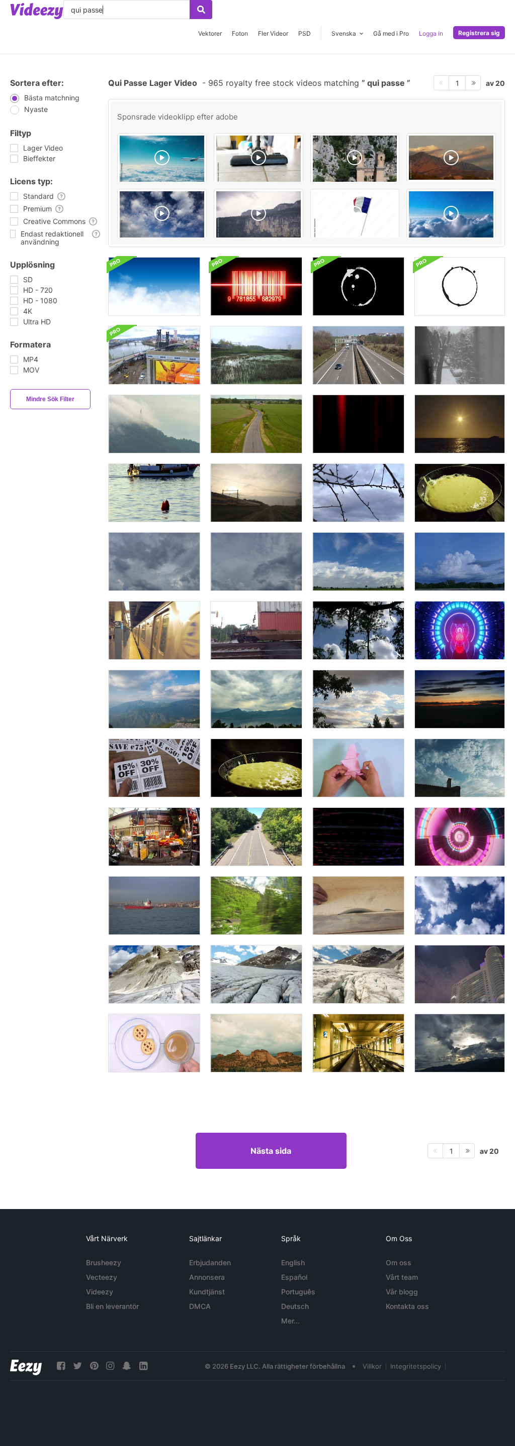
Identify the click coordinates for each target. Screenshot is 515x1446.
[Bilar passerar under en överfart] (256, 836)
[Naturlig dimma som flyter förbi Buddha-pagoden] (154, 424)
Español (294, 1277)
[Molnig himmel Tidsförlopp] (358, 699)
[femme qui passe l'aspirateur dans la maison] (258, 159)
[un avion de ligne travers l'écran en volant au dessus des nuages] (162, 159)
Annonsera (207, 1277)
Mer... (290, 1320)
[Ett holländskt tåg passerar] (256, 492)
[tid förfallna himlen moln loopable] (154, 286)
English (293, 1262)
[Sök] (201, 9)
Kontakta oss (407, 1306)
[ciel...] (162, 215)
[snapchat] (126, 1366)
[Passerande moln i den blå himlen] (459, 905)
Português (298, 1291)
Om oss (398, 1262)
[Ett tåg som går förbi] (256, 355)
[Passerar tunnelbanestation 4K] (154, 630)
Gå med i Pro (391, 33)
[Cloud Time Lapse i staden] (459, 974)
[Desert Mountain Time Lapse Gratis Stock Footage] (256, 1043)
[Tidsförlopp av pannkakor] (459, 492)
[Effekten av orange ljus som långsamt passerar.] (358, 424)
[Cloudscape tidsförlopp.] (154, 561)
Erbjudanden (210, 1262)
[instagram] (110, 1366)
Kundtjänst (207, 1291)
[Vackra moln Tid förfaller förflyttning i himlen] (459, 1043)
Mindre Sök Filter (50, 399)
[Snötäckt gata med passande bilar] (459, 355)
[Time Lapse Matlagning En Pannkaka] (256, 768)
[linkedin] (143, 1366)
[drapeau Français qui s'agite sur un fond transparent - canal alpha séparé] (355, 215)
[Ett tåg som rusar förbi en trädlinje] (256, 905)
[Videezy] (36, 11)
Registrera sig (479, 33)
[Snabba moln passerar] (358, 630)
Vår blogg (402, 1291)
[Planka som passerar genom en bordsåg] (358, 905)
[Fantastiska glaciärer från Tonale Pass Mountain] (154, 974)
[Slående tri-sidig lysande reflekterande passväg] (459, 836)
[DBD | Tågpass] (256, 630)
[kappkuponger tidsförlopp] (154, 768)
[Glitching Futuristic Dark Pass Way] (459, 630)
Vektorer (210, 33)
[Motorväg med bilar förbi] (358, 355)
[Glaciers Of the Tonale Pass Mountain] (256, 974)
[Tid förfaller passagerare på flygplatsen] (358, 1043)
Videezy (99, 1291)
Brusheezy (103, 1262)
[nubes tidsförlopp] (459, 699)
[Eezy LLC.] (26, 1366)
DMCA (200, 1306)
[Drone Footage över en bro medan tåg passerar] (154, 355)
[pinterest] (94, 1366)
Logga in (431, 33)
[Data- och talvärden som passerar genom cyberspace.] (358, 836)
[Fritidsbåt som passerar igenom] (154, 492)
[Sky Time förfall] (358, 492)
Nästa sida (270, 1151)
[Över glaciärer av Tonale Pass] (358, 974)
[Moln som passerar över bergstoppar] (154, 699)
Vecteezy (101, 1277)
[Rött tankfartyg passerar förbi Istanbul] (154, 905)
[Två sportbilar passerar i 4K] (256, 424)
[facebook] (61, 1366)
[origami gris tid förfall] (358, 768)
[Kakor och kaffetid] (154, 1043)
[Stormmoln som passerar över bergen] (256, 699)
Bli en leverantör (112, 1306)
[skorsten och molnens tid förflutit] (459, 768)
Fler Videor (273, 33)
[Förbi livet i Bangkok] (154, 836)
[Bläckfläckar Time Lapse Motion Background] (358, 286)
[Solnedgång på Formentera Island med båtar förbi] (459, 424)
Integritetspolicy (415, 1366)
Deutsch (295, 1306)
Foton (240, 33)
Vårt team (402, 1277)
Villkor (372, 1366)
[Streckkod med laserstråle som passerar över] (256, 286)
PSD (304, 33)
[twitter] (77, 1366)
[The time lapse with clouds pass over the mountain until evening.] (451, 157)
